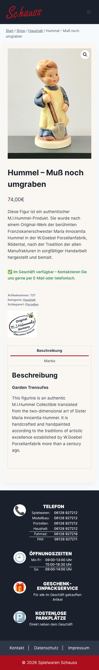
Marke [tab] (49, 361)
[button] (85, 54)
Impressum (78, 647)
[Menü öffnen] (88, 12)
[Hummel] (22, 324)
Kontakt (17, 647)
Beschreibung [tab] (49, 350)
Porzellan (31, 304)
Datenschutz (46, 647)
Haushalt (29, 300)
